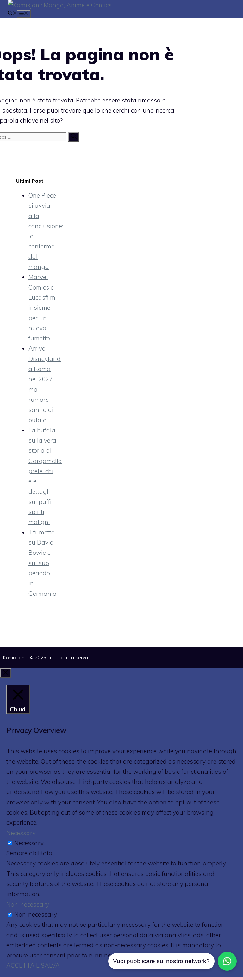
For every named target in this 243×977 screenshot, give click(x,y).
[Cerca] (73, 137)
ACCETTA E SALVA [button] (33, 965)
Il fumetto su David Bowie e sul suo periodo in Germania (42, 562)
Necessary (29, 843)
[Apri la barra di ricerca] (12, 13)
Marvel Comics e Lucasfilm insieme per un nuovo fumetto (41, 307)
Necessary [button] (21, 833)
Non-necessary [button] (27, 904)
